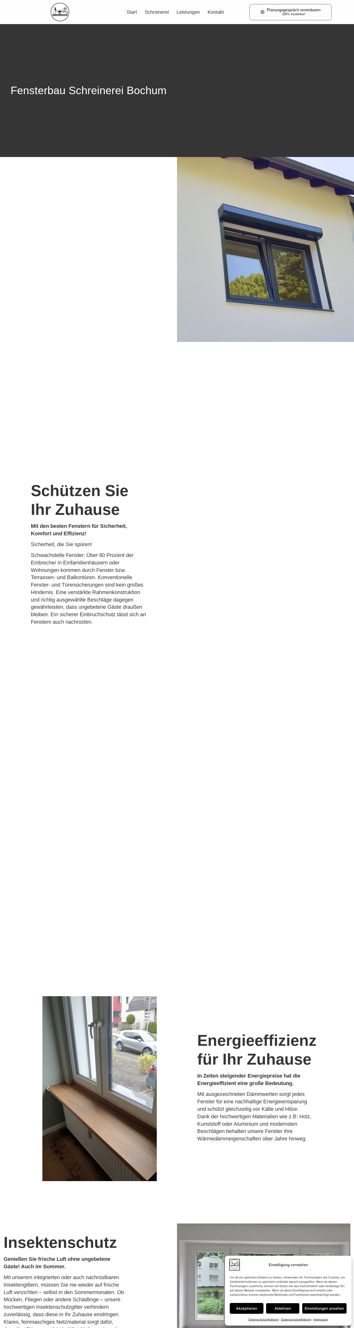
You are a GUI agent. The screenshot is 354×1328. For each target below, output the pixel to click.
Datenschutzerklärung (264, 1319)
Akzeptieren (246, 1308)
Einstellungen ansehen (324, 1308)
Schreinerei (157, 12)
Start (132, 12)
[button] (48, 1089)
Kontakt (216, 12)
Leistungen (188, 12)
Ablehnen (283, 1308)
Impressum (321, 1319)
